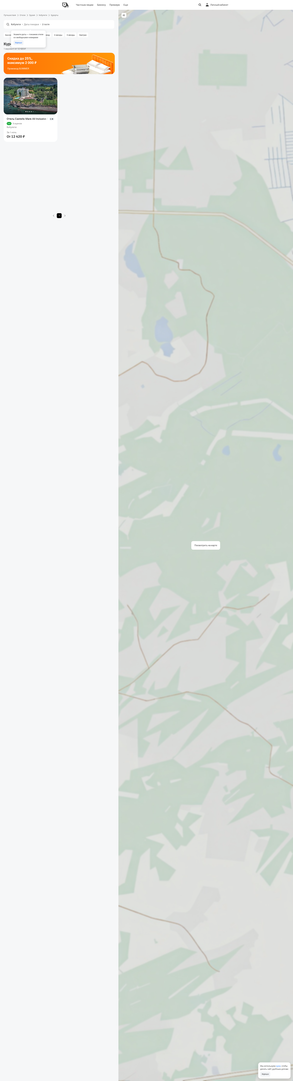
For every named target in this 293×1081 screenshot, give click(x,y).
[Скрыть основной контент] (123, 15)
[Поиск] (200, 5)
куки (278, 1066)
